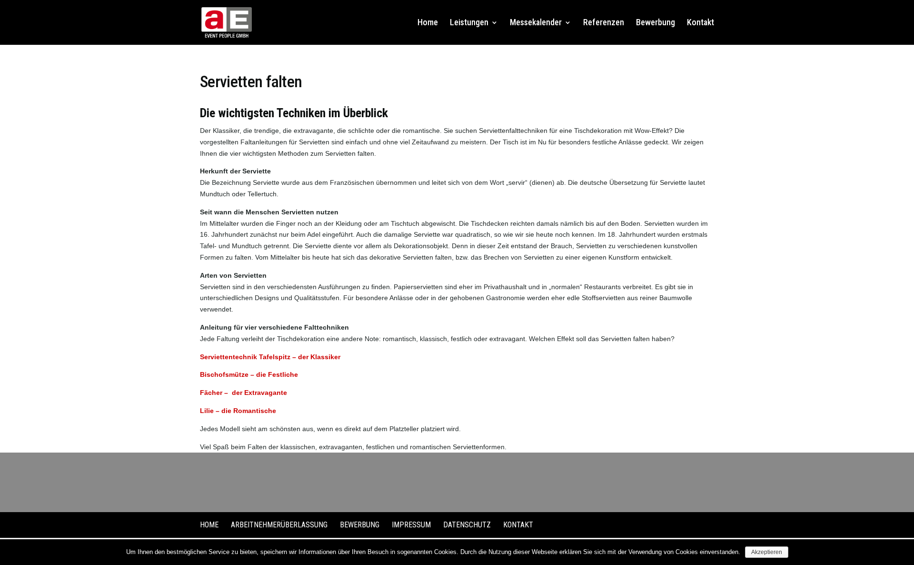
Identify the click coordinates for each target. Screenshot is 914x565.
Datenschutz (467, 524)
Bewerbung (655, 23)
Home (427, 23)
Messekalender (536, 23)
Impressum (411, 524)
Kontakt (700, 23)
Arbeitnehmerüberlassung (279, 524)
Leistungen (469, 23)
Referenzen (603, 23)
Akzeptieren (766, 552)
